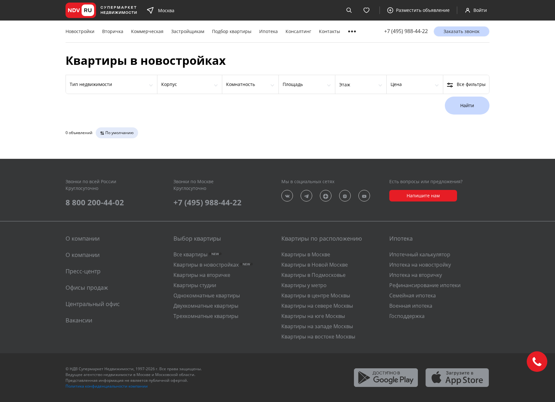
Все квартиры (196, 254)
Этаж (344, 84)
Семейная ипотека (412, 295)
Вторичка (112, 31)
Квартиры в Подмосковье (313, 274)
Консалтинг (298, 31)
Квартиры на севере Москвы (317, 305)
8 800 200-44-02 (95, 202)
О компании (83, 255)
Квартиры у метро (304, 285)
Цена (396, 84)
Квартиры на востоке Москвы (318, 336)
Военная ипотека (410, 305)
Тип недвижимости (91, 84)
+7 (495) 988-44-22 (406, 31)
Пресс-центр (83, 271)
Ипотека (268, 31)
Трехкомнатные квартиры (205, 316)
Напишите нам (423, 195)
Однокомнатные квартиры (206, 295)
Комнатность (240, 84)
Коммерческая (147, 31)
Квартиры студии (194, 285)
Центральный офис (93, 304)
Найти (467, 105)
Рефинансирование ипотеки (425, 285)
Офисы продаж (87, 287)
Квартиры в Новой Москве (314, 264)
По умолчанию (119, 132)
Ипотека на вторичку (415, 274)
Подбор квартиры (231, 31)
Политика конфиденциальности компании (107, 386)
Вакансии (79, 320)
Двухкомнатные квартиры (205, 305)
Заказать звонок (462, 31)
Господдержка (407, 316)
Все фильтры (471, 84)
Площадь (293, 84)
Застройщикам (187, 31)
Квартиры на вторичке (201, 274)
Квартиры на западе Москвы (317, 326)
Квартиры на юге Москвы (313, 316)
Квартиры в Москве (305, 254)
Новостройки (80, 31)
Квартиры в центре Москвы (315, 295)
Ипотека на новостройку (420, 264)
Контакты (329, 31)
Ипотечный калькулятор (419, 254)
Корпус (169, 84)
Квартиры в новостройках (211, 264)
